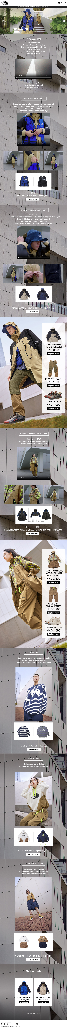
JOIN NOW (47, 6)
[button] (65, 3)
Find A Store (61, 3)
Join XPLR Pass (59, 3)
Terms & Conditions (4, 1026)
